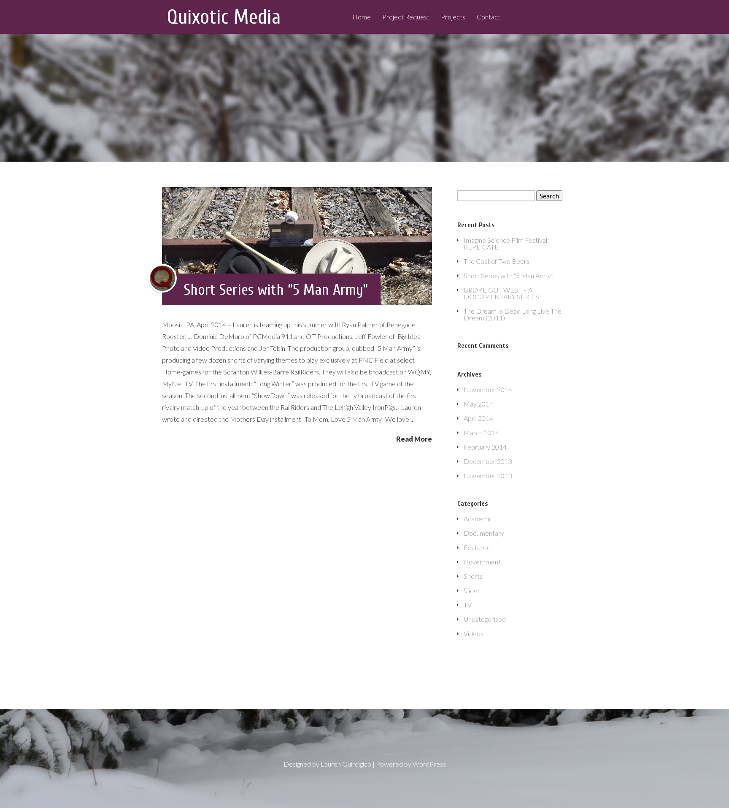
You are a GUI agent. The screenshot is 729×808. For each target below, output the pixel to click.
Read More (414, 438)
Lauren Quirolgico (346, 764)
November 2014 (488, 389)
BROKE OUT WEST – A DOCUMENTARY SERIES (501, 293)
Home (361, 17)
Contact (488, 17)
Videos (473, 633)
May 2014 (478, 404)
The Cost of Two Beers (496, 261)
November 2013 (488, 476)
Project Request (405, 17)
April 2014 (478, 418)
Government (482, 562)
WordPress (429, 764)
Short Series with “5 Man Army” (276, 289)
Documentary (484, 533)
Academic (478, 519)
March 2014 (481, 432)
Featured (477, 547)
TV (468, 605)
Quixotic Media (224, 17)
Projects (453, 17)
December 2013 (488, 461)
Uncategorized (485, 619)
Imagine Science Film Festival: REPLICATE (506, 243)
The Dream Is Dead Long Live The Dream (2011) (513, 314)
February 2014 (485, 447)
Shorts (473, 576)
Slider (472, 590)
